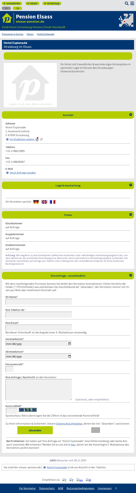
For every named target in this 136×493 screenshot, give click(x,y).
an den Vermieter (30, 377)
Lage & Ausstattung (94, 185)
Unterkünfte (12, 3)
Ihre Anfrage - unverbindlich (91, 275)
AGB (60, 488)
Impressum (105, 488)
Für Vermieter (27, 488)
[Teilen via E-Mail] (90, 480)
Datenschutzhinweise (69, 423)
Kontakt (97, 115)
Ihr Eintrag (51, 3)
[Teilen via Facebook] (65, 480)
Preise (98, 215)
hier (73, 444)
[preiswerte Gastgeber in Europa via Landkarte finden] (125, 23)
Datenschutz (47, 488)
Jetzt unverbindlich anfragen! (69, 56)
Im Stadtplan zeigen (22, 139)
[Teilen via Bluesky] (72, 480)
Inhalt (32, 3)
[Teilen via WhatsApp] (80, 480)
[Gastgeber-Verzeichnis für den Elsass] (8, 18)
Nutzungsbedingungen (80, 488)
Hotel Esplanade (57, 467)
